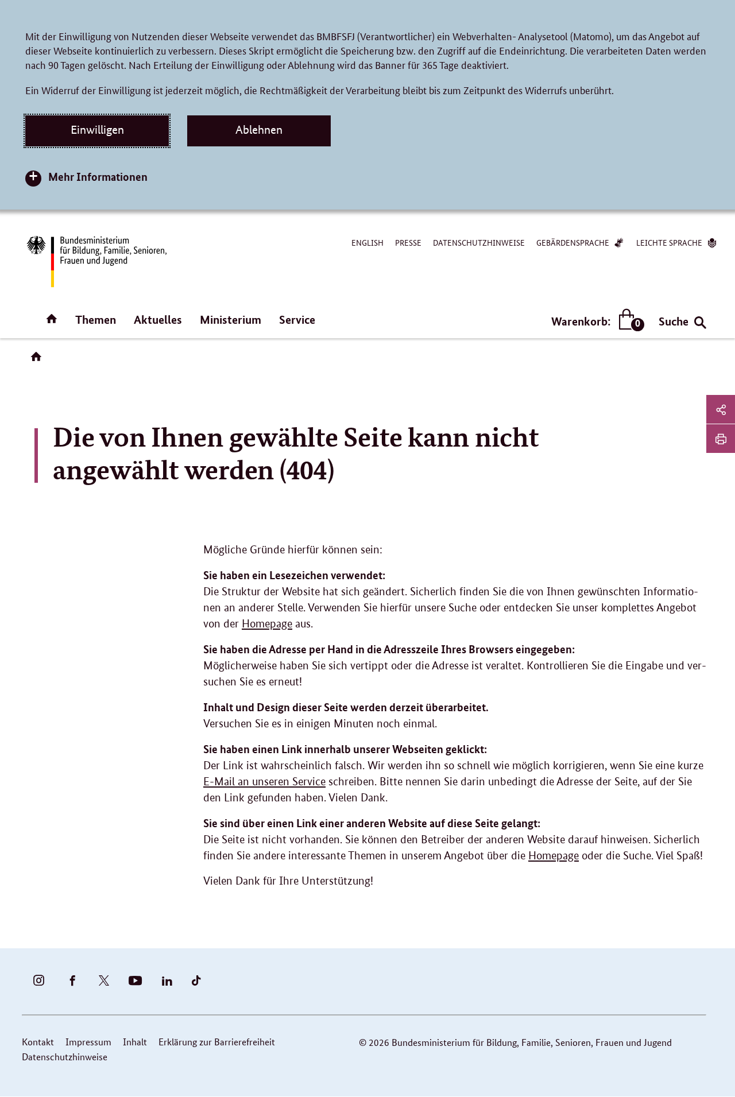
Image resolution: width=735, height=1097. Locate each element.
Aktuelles (158, 319)
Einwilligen (97, 130)
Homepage (267, 623)
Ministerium (230, 319)
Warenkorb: (595, 322)
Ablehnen (259, 130)
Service (297, 319)
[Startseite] (38, 360)
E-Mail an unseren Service (264, 781)
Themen (95, 319)
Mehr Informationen (98, 176)
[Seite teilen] (720, 409)
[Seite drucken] (720, 438)
